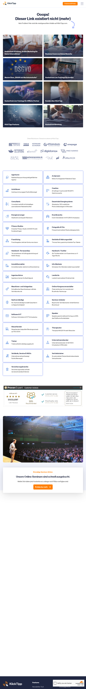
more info (76, 388)
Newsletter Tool (38, 687)
